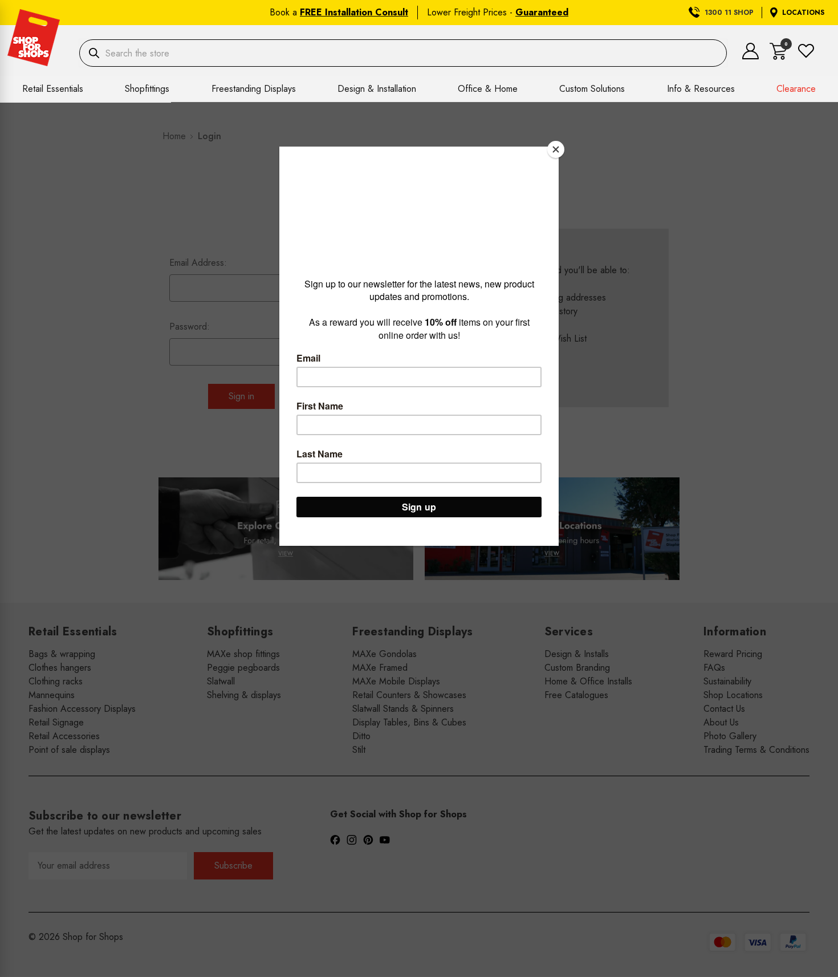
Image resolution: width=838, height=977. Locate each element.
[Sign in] (750, 56)
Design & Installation (376, 88)
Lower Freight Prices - (497, 12)
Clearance (796, 88)
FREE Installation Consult (354, 12)
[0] (778, 56)
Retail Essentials (52, 88)
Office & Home (488, 88)
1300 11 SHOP (729, 12)
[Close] (555, 149)
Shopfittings (147, 88)
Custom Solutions (592, 88)
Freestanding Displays (253, 88)
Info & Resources (701, 88)
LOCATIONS (803, 12)
